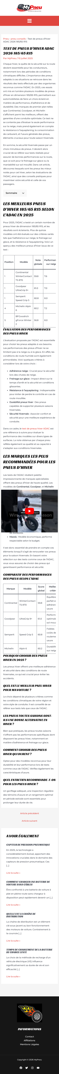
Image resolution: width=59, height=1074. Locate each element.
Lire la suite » (13, 873)
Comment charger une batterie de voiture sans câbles (28, 883)
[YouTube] (38, 1068)
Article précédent (29, 813)
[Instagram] (32, 1068)
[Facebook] (21, 1068)
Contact (29, 1036)
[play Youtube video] (29, 511)
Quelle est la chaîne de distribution (21, 915)
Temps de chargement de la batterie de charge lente (29, 951)
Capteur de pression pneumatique (28, 844)
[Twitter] (26, 1068)
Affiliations (29, 1040)
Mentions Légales (29, 1044)
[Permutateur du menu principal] (29, 21)
